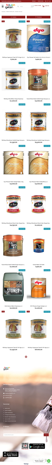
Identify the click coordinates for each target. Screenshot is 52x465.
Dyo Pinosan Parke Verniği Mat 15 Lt (38, 181)
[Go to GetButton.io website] (49, 463)
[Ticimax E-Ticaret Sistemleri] (26, 464)
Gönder (46, 434)
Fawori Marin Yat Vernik (38, 264)
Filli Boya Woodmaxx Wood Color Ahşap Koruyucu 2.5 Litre (38, 223)
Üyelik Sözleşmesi (9, 412)
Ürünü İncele (19, 38)
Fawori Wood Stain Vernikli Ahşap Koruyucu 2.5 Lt (13, 264)
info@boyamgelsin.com (10, 393)
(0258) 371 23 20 (8, 395)
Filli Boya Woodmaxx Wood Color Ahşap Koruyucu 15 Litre (13, 223)
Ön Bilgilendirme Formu (10, 414)
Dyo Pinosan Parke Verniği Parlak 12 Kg (13, 181)
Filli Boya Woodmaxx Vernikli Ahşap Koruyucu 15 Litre (38, 140)
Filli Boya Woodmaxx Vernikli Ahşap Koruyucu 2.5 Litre (13, 140)
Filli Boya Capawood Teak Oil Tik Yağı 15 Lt (38, 347)
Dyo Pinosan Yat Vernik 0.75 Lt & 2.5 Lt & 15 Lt (38, 57)
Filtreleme (39, 17)
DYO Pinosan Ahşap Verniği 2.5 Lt (38, 306)
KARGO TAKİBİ (37, 5)
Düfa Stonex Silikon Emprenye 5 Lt (13, 306)
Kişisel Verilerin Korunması (10, 421)
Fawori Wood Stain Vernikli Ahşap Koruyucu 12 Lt (38, 98)
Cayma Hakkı (7, 418)
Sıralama (14, 17)
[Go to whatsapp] (48, 461)
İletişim (34, 1)
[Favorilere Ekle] (13, 38)
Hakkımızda (40, 1)
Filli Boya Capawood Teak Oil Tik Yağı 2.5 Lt (13, 347)
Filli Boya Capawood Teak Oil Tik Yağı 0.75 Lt (13, 57)
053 (6, 397)
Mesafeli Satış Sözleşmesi (10, 416)
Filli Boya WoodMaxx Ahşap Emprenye (13, 98)
